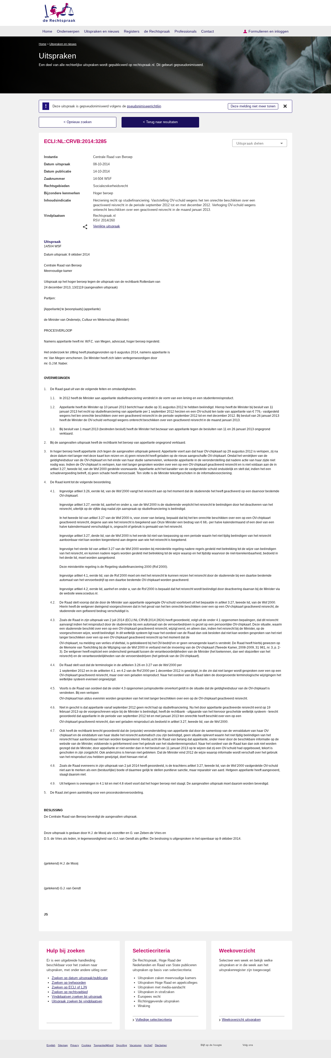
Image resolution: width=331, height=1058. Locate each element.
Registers (131, 31)
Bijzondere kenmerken (62, 193)
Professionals (186, 31)
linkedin (277, 1045)
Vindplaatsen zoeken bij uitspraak (77, 997)
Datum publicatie (57, 171)
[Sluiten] (285, 106)
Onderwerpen (68, 31)
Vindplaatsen (54, 216)
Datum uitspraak (57, 164)
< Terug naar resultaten (160, 122)
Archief (148, 1045)
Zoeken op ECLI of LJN (69, 987)
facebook (264, 1045)
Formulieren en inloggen (269, 31)
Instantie (51, 157)
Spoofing (121, 1045)
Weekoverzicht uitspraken (241, 1020)
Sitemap (63, 1045)
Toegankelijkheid (104, 1045)
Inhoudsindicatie (57, 200)
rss (226, 1045)
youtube (284, 1045)
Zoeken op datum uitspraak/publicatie (80, 978)
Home (47, 31)
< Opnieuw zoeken (78, 122)
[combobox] (259, 143)
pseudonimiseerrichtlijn (144, 106)
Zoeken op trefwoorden (69, 983)
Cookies (86, 1045)
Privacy (74, 1045)
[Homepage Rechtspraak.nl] (57, 12)
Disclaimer (161, 1045)
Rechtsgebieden (57, 186)
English (51, 1045)
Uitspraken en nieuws (101, 31)
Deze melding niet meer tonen (253, 106)
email (233, 1045)
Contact (207, 31)
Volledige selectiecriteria (154, 1020)
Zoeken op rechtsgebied (70, 992)
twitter (257, 1045)
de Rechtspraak (157, 31)
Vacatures (135, 1045)
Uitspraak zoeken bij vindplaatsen (77, 1001)
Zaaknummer (54, 179)
